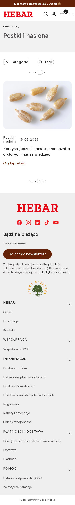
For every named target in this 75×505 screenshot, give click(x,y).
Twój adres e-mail (15, 243)
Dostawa (9, 450)
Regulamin (50, 264)
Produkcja (10, 321)
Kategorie (19, 62)
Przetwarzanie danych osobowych (28, 395)
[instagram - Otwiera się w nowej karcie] (28, 223)
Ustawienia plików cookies (23, 377)
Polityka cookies (15, 368)
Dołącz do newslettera (27, 254)
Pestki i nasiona (9, 139)
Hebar (6, 26)
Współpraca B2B (15, 349)
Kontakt (9, 330)
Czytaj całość (14, 163)
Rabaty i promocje (16, 413)
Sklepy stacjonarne (17, 422)
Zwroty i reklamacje (17, 487)
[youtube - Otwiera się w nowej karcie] (56, 223)
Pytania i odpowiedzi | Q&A (23, 478)
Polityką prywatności (55, 272)
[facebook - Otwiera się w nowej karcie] (19, 223)
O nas (7, 312)
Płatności (10, 459)
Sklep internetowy (36, 499)
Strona (32, 72)
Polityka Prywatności (18, 386)
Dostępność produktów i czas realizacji (32, 441)
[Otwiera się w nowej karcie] (38, 223)
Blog (17, 26)
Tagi (48, 62)
